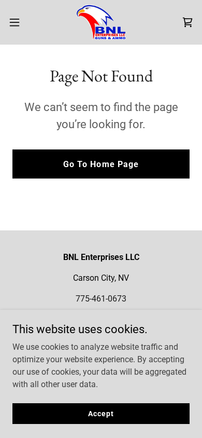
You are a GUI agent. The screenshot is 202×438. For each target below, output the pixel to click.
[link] (101, 22)
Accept (100, 413)
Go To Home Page (100, 164)
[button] (18, 22)
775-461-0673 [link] (101, 299)
